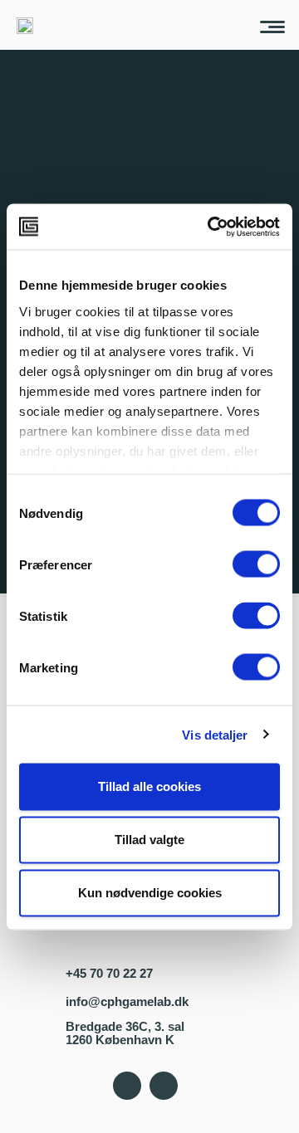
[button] (272, 25)
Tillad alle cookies (149, 786)
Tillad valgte (149, 840)
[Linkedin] (164, 1086)
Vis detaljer (215, 734)
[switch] (256, 564)
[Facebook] (127, 1086)
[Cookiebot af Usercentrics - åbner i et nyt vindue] (211, 226)
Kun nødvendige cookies (150, 893)
